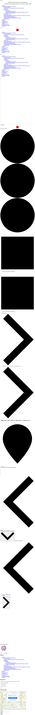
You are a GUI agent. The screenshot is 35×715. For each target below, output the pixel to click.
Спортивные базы (5, 47)
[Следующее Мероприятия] (2, 528)
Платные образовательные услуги (9, 42)
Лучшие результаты (5, 49)
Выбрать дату (17, 540)
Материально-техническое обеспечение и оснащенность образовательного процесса (17, 65)
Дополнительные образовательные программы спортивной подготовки (17, 38)
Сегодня (3, 595)
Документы (6, 35)
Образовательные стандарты (10, 39)
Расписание (7, 60)
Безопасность (4, 48)
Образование (6, 36)
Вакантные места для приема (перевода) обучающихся (12, 44)
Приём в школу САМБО (6, 51)
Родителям (4, 69)
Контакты (3, 50)
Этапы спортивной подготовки (11, 37)
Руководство (6, 40)
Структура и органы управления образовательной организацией (14, 34)
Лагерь (3, 70)
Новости (3, 52)
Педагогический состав (7, 41)
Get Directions (14, 467)
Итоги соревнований (5, 74)
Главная (3, 32)
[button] (17, 54)
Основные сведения (7, 33)
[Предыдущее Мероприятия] (18, 527)
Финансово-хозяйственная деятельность (10, 43)
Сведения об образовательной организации (9, 56)
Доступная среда (6, 45)
